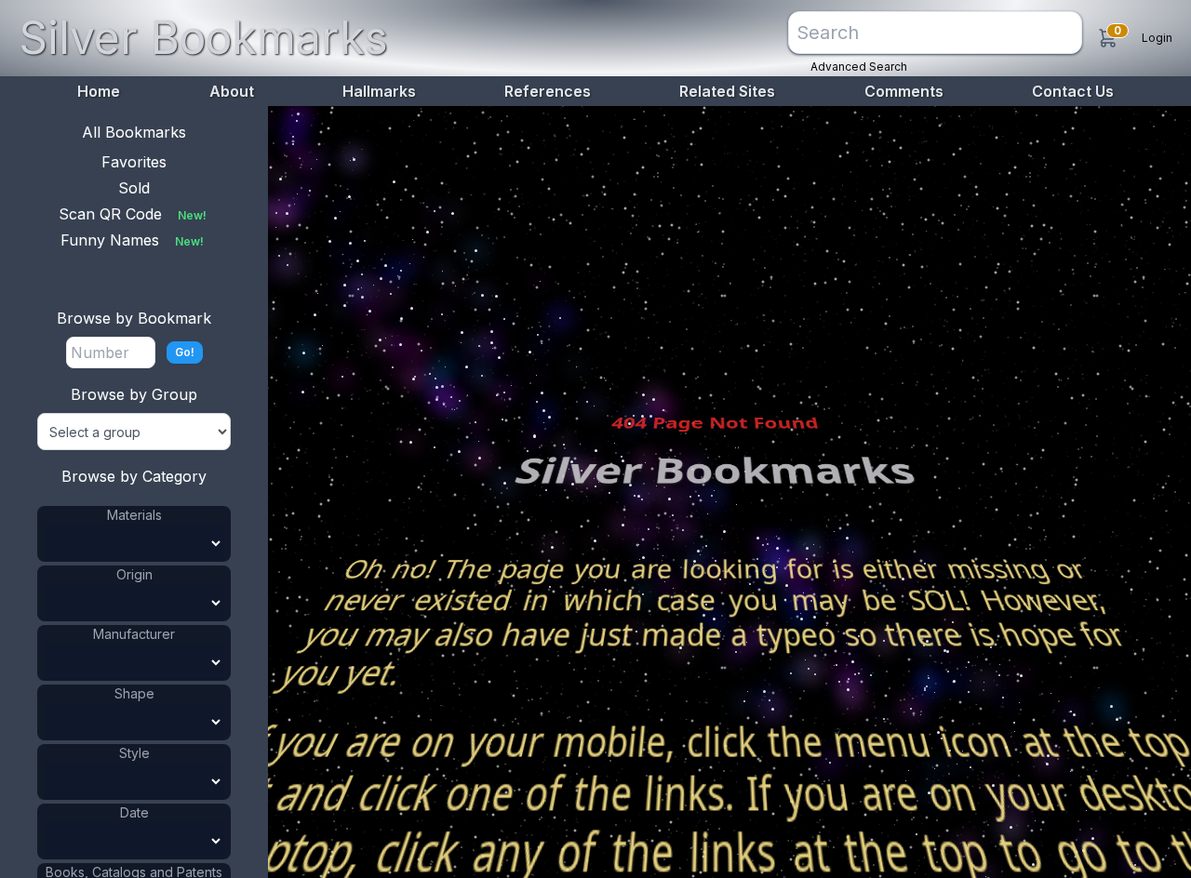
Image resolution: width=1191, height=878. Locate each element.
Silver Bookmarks (203, 37)
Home (98, 91)
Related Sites (727, 91)
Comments (903, 91)
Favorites (134, 162)
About (231, 91)
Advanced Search (858, 66)
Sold (134, 188)
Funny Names (132, 240)
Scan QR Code (133, 214)
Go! (184, 352)
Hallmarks (379, 91)
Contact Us (1073, 91)
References (547, 91)
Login (1157, 38)
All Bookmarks (134, 132)
